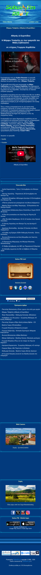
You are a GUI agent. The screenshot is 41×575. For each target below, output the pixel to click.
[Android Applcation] (13, 525)
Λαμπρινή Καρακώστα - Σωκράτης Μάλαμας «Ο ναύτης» (21, 345)
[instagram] (28, 514)
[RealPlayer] (25, 289)
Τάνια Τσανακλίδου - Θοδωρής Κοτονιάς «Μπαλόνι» (19, 315)
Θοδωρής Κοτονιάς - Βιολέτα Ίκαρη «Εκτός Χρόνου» (19, 351)
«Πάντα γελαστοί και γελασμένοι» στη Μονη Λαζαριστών (21, 203)
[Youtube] (23, 514)
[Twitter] (18, 514)
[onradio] (6, 555)
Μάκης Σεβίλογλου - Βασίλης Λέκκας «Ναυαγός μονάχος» (21, 338)
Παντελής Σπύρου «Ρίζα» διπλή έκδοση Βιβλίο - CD (19, 322)
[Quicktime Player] (30, 289)
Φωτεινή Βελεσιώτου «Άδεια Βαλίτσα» (14, 335)
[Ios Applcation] (28, 525)
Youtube (4, 142)
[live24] (15, 555)
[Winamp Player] (20, 289)
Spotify (4, 139)
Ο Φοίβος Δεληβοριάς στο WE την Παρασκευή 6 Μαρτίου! (21, 246)
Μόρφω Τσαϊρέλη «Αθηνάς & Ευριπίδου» (15, 312)
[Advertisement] (20, 391)
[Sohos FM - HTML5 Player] (11, 289)
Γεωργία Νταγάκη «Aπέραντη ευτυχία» (15, 328)
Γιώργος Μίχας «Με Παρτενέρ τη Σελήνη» (16, 348)
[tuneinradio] (34, 555)
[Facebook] (13, 514)
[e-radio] (25, 555)
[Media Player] (16, 289)
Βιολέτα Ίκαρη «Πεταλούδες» (11, 325)
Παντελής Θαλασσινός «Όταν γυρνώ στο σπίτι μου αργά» (21, 309)
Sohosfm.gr (17, 559)
